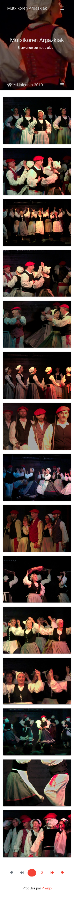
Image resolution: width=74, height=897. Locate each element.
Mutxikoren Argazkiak (27, 8)
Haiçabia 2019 (30, 84)
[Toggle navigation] (62, 8)
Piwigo (47, 888)
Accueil (9, 85)
